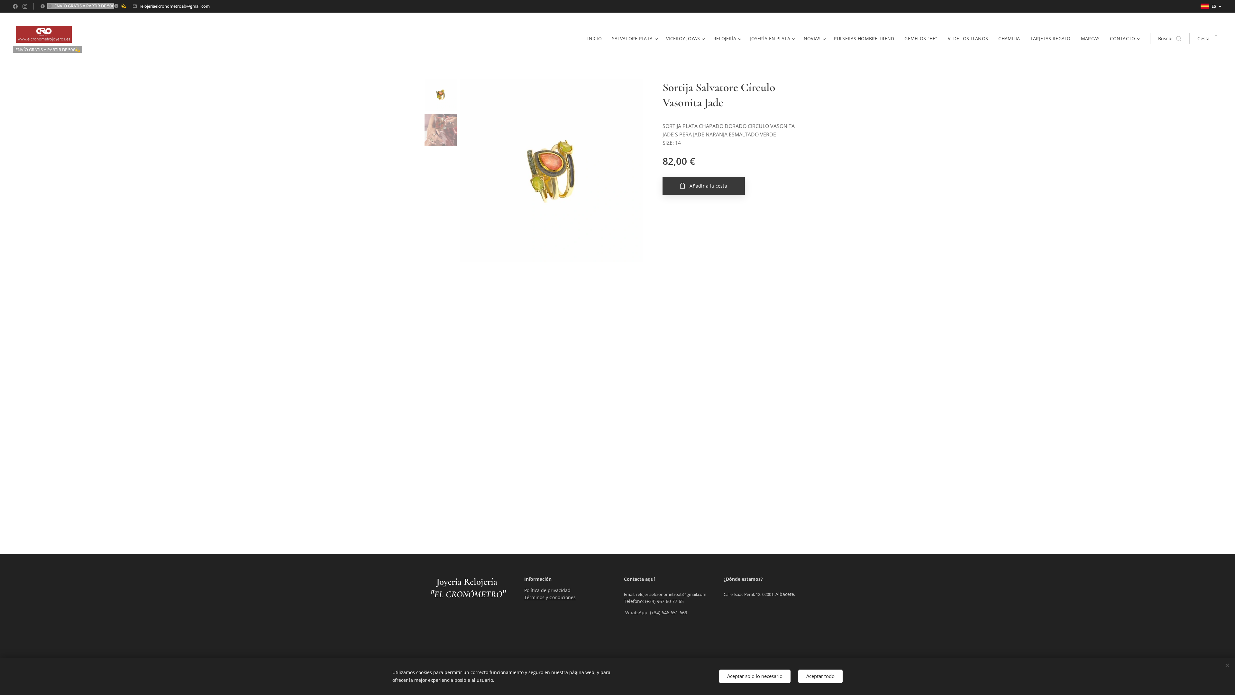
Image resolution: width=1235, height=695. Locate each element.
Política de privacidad (547, 590)
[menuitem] (596, 39)
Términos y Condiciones (550, 597)
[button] (1170, 39)
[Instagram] (25, 6)
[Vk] (15, 6)
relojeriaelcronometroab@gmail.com (175, 6)
